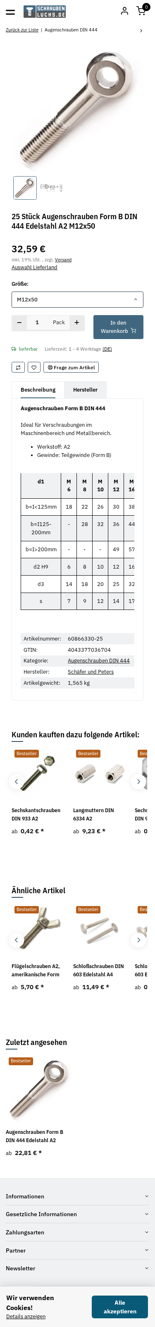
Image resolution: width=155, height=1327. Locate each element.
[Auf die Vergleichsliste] (18, 367)
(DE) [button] (107, 348)
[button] (141, 11)
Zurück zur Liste (22, 29)
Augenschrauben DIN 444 (99, 660)
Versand (63, 259)
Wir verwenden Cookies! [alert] (30, 1303)
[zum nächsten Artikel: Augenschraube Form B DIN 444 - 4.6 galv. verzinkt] (141, 31)
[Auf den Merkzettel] (34, 367)
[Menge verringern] (19, 323)
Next (138, 781)
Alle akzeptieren (120, 1307)
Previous (16, 781)
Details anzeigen (25, 1316)
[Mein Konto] (124, 11)
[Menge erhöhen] (77, 323)
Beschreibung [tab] (38, 389)
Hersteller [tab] (85, 389)
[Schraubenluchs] (45, 11)
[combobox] (77, 300)
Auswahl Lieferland (34, 267)
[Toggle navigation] (10, 11)
